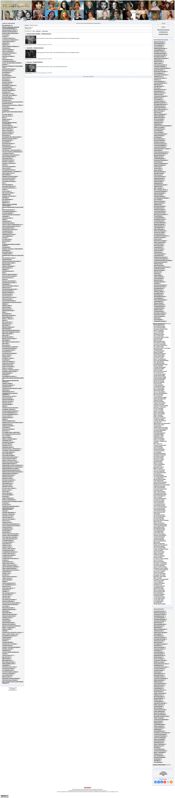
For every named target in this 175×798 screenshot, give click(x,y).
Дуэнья (4, 189)
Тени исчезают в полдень (9, 576)
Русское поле (6, 504)
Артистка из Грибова (7, 56)
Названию (38, 31)
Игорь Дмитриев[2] (159, 361)
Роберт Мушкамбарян (160, 299)
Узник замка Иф (6, 612)
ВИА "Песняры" (158, 188)
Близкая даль (6, 92)
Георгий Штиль (158, 247)
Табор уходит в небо (7, 563)
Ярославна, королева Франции (10, 678)
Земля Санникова (7, 232)
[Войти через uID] (155, 782)
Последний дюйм (7, 453)
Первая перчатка (6, 424)
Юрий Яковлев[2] (158, 437)
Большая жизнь (6, 97)
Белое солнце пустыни (8, 77)
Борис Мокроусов (159, 673)
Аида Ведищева (158, 86)
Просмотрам (45, 31)
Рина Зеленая (158, 175)
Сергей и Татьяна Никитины (161, 68)
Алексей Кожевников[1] (160, 498)
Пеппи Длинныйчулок (8, 420)
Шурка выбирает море (8, 663)
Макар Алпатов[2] (158, 333)
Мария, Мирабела (7, 317)
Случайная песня (163, 31)
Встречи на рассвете (8, 143)
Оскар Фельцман (158, 696)
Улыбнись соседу (7, 617)
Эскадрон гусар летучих (9, 666)
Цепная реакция (6, 637)
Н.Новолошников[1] (159, 539)
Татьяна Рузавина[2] (159, 556)
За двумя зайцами (7, 213)
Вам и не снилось (7, 116)
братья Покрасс (158, 708)
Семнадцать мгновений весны (10, 524)
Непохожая (5, 374)
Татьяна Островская (159, 637)
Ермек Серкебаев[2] (159, 412)
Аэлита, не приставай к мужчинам (11, 62)
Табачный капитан (7, 561)
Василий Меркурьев (159, 296)
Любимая (4, 304)
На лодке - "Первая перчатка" (35, 62)
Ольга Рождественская (160, 74)
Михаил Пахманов (159, 304)
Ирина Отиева (158, 186)
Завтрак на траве (7, 218)
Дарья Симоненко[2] (159, 414)
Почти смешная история (8, 458)
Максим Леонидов (159, 155)
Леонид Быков (158, 263)
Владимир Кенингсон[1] (160, 494)
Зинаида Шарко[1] (158, 595)
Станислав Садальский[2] (161, 405)
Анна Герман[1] (158, 465)
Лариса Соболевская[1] (160, 567)
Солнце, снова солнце (8, 548)
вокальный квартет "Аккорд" (162, 148)
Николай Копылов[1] (159, 505)
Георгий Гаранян (158, 670)
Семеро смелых (6, 522)
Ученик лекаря (6, 620)
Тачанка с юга (6, 573)
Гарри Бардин (158, 252)
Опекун (4, 406)
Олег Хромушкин (158, 755)
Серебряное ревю (7, 529)
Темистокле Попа (158, 640)
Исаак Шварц (157, 634)
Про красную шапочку (8, 480)
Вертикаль (5, 120)
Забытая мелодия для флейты (10, 214)
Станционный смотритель (9, 552)
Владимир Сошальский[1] (161, 568)
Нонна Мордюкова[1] (159, 530)
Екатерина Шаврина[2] (160, 430)
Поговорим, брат (6, 440)
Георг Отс (156, 79)
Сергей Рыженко (158, 311)
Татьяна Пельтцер (159, 234)
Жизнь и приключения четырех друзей (12, 207)
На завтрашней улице (8, 350)
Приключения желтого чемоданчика (12, 466)
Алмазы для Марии (7, 49)
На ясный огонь (6, 351)
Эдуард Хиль (157, 168)
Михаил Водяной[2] (159, 355)
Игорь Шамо (157, 759)
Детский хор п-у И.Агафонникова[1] (159, 474)
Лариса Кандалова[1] (159, 491)
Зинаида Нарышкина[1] (160, 535)
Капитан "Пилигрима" (8, 266)
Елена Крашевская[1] (159, 508)
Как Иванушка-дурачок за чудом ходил (13, 255)
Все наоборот (6, 141)
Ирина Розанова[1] (159, 553)
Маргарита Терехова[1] (160, 576)
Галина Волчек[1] (158, 460)
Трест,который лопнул (8, 593)
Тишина (4, 581)
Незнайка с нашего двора (9, 371)
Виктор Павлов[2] (158, 394)
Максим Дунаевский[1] (160, 479)
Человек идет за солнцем (9, 643)
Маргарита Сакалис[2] (160, 407)
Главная (27, 25)
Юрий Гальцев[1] (158, 463)
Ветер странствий (7, 130)
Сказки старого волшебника (9, 535)
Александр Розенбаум (160, 191)
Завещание (5, 216)
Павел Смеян (157, 63)
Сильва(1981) (6, 532)
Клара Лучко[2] (158, 383)
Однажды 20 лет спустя (8, 396)
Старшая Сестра (6, 556)
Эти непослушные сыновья (9, 671)
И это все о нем (6, 239)
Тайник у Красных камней (9, 565)
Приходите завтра (7, 478)
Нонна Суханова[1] (159, 572)
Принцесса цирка (7, 476)
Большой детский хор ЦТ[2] (161, 337)
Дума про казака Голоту (8, 187)
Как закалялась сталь (8, 258)
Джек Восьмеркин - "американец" (11, 171)
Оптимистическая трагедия (9, 407)
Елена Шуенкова (158, 249)
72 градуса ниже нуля (8, 38)
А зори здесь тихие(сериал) (9, 39)
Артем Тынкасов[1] (159, 580)
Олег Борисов (158, 99)
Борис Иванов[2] (158, 370)
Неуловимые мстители (8, 376)
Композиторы (153, 20)
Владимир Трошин (159, 56)
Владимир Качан (158, 288)
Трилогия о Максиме (7, 601)
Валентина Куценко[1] (160, 516)
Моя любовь (5, 340)
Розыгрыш (5, 496)
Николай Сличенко (159, 92)
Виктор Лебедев (158, 626)
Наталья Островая (159, 232)
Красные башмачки (7, 292)
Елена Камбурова (159, 43)
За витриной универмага (9, 211)
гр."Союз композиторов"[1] (161, 569)
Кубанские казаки (7, 294)
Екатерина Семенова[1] (160, 564)
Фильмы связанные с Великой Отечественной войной (10, 27)
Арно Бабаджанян (159, 741)
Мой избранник (6, 328)
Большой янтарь (6, 103)
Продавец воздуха (7, 481)
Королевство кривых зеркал (10, 285)
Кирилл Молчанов (159, 685)
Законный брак (6, 221)
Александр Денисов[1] (160, 472)
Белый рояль (6, 80)
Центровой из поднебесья (9, 635)
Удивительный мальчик (8, 609)
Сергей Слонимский (159, 737)
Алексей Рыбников (159, 617)
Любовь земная (6, 305)
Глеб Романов (158, 161)
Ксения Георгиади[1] (159, 464)
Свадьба (4, 510)
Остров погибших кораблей (9, 411)
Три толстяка (5, 597)
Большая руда (6, 100)
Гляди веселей (6, 148)
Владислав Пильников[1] (160, 545)
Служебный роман (7, 540)
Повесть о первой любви (9, 439)
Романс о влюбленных (8, 499)
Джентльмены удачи (8, 173)
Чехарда (4, 653)
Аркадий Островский (159, 703)
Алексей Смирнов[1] (159, 565)
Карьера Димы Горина (8, 262)
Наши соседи (5, 356)
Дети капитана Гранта (8, 169)
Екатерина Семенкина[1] (160, 562)
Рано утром (5, 491)
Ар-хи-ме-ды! (6, 54)
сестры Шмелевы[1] (159, 598)
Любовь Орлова (158, 157)
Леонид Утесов (158, 94)
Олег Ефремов (158, 130)
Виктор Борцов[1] (158, 448)
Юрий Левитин (158, 722)
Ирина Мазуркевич (159, 224)
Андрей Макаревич (159, 158)
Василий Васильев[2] (159, 342)
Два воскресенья (7, 158)
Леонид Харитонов (159, 203)
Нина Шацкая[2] (158, 431)
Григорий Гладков (159, 676)
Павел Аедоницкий (159, 739)
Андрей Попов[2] (158, 400)
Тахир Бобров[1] (158, 446)
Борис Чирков (158, 170)
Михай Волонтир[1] (159, 459)
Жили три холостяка (7, 209)
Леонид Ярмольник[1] (159, 604)
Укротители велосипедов (9, 614)
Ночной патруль (6, 386)
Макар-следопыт (6, 308)
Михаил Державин (159, 270)
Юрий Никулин (158, 183)
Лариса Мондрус (158, 91)
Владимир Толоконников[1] (161, 579)
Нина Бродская (158, 122)
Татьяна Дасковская (159, 78)
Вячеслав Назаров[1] (159, 534)
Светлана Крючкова (159, 222)
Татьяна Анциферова (160, 83)
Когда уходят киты (7, 277)
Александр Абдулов (159, 147)
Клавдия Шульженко (159, 321)
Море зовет (5, 335)
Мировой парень (6, 323)
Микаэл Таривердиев (160, 114)
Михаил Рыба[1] (158, 557)
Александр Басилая (159, 683)
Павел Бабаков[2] (158, 336)
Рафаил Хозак (158, 754)
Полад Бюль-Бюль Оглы (161, 152)
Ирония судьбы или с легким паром (12, 248)
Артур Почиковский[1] (160, 547)
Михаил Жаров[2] (158, 366)
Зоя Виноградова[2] (159, 351)
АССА (4, 57)
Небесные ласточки (7, 363)
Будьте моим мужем (7, 108)
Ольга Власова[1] (158, 457)
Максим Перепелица (7, 310)
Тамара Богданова (159, 209)
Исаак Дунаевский (159, 647)
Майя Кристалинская (159, 102)
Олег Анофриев (158, 45)
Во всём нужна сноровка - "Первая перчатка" (39, 33)
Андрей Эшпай (158, 706)
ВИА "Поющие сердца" (160, 189)
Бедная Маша (6, 72)
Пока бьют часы (6, 445)
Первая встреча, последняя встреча (12, 422)
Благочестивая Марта (8, 90)
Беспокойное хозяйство (8, 85)
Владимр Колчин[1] (159, 500)
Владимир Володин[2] (160, 353)
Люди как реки (6, 307)
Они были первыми (7, 399)
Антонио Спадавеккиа (160, 750)
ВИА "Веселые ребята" (160, 214)
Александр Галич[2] (159, 356)
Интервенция (5, 247)
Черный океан (6, 650)
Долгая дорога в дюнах (8, 178)
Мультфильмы (6, 25)
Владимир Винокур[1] (159, 453)
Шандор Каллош (158, 745)
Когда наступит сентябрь (9, 276)
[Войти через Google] (168, 782)
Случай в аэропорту (7, 542)
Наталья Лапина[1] (159, 517)
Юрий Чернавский (159, 680)
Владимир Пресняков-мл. (161, 235)
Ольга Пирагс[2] (158, 396)
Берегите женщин (7, 82)
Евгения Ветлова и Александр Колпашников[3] (162, 349)
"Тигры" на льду (6, 578)
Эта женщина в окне (7, 670)
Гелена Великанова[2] (160, 344)
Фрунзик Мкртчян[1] (159, 527)
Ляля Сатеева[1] (158, 560)
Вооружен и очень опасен (9, 138)
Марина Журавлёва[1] (160, 483)
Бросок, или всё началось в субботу (12, 105)
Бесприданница (6, 87)
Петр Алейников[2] (159, 331)
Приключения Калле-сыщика (10, 468)
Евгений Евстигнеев (159, 219)
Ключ (3, 272)
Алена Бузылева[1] (159, 450)
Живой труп (5, 202)
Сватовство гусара (7, 515)
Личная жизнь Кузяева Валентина (11, 302)
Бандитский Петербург (8, 69)
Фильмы (70, 20)
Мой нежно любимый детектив (10, 332)
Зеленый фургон (6, 231)
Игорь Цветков (158, 691)
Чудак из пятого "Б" (7, 655)
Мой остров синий (7, 333)
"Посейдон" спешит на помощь (10, 450)
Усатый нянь (5, 619)
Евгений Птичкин (158, 675)
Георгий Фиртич (158, 688)
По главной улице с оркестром (10, 432)
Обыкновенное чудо (7, 391)
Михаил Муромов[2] (159, 389)
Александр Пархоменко (8, 53)
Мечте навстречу (7, 322)
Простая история (6, 485)
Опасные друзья (6, 402)
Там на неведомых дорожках (10, 566)
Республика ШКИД (7, 494)
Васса (4, 117)
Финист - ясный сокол (8, 627)
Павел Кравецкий (158, 115)
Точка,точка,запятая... (8, 588)
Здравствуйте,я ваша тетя (9, 229)
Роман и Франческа (7, 498)
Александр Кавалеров (160, 134)
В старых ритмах (7, 114)
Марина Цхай (157, 204)
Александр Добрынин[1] (160, 476)
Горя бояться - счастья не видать (11, 150)
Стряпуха (4, 560)
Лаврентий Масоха (159, 226)
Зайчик (4, 219)
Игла (3, 242)
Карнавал (4, 269)
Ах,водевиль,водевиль (8, 61)
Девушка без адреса (7, 160)
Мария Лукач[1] (158, 521)
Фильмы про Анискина (8, 624)
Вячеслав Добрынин (159, 714)
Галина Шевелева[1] (159, 597)
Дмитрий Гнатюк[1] (159, 467)
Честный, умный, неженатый (10, 652)
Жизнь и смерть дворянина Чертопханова (9, 205)
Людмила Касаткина (159, 286)
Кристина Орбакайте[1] (160, 541)
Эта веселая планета (8, 668)
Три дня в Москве (7, 594)
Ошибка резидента (7, 417)
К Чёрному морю (6, 253)
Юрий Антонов (158, 97)
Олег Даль (157, 88)
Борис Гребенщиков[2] (160, 359)
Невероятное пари (7, 364)
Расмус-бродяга (6, 493)
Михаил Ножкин (158, 303)
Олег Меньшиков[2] (159, 388)
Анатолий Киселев (159, 731)
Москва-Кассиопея (7, 336)
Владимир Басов (158, 207)
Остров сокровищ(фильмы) (9, 414)
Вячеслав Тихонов (159, 201)
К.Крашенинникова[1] (159, 509)
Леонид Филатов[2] (159, 424)
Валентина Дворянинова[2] (161, 360)
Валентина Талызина (160, 240)
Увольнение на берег (8, 607)
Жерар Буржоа (158, 657)
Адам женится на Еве (8, 41)
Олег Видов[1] (157, 452)
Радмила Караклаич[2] (160, 377)
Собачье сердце (6, 547)
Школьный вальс (7, 660)
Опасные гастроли (7, 401)
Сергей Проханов (158, 308)
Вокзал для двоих (7, 133)
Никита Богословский (160, 632)
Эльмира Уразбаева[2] (160, 420)
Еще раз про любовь (7, 192)
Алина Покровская (159, 306)
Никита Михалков (159, 229)
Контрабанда (5, 284)
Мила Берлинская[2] (159, 341)
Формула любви (6, 629)
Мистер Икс (5, 325)
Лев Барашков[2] (158, 338)
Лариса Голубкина (159, 127)
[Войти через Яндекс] (164, 782)
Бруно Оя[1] (157, 542)
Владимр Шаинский (159, 624)
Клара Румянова (158, 69)
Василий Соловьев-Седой (161, 716)
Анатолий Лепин (158, 652)
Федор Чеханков (158, 245)
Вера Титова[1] (158, 578)
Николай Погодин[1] (159, 546)
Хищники (4, 630)
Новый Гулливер (6, 383)
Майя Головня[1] (158, 468)
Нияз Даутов (157, 272)
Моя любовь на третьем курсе (10, 341)
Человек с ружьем (7, 648)
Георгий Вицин (158, 216)
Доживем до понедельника (9, 176)
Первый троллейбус (7, 425)
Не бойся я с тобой (7, 358)
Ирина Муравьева (159, 180)
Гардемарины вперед (8, 146)
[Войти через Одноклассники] (171, 782)
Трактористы (5, 589)
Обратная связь (163, 774)
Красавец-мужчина (7, 290)
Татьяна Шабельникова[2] (161, 429)
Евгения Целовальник (160, 143)
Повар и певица (6, 437)
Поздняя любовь (6, 443)
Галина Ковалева (158, 221)
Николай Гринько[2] (159, 471)
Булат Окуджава (158, 119)
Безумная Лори (6, 75)
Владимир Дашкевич (159, 619)
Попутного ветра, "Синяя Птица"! (11, 448)
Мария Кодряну (158, 290)
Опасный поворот (7, 404)
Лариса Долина (158, 61)
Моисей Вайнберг (158, 698)
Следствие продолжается (9, 538)
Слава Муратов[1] (158, 532)
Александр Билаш (159, 727)
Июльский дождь (7, 252)
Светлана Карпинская (160, 285)
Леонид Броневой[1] (159, 449)
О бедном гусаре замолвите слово (11, 388)
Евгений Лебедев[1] (159, 519)
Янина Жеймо (157, 275)
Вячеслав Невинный (159, 230)
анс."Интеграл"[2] (158, 372)
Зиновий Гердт (158, 76)
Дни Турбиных (6, 174)
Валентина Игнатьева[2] (160, 371)
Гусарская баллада (7, 153)
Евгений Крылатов (159, 616)
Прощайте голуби (7, 486)
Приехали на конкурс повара (10, 462)
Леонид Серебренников (160, 163)
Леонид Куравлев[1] (159, 515)
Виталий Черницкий (159, 206)
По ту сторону (6, 435)
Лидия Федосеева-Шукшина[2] (162, 423)
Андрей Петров (158, 630)
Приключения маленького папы (11, 470)
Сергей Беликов (158, 120)
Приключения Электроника (9, 473)
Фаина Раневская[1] (159, 552)
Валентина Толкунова (160, 71)
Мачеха (4, 320)
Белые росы (5, 78)
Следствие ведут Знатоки (9, 537)
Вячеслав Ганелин (159, 713)
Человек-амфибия (7, 642)
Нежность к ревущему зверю (10, 369)
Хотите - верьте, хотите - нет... (10, 634)
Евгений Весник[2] (159, 347)
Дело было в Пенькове (8, 166)
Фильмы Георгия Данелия (9, 31)
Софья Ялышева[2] (159, 438)
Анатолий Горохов (159, 129)
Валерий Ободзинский (160, 184)
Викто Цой (157, 318)
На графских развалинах (9, 348)
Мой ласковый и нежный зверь (10, 330)
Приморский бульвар (8, 475)
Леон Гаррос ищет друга (8, 297)
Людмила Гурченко (159, 51)
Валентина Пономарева (160, 160)
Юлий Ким (156, 747)
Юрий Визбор (157, 124)
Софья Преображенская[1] (161, 549)
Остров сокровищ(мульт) (9, 412)
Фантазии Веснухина (8, 622)
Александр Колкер (159, 649)
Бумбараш (5, 110)
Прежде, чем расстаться (9, 460)
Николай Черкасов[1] (159, 591)
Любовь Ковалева (159, 178)
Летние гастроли (6, 299)
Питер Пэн (5, 430)
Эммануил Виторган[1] (160, 454)
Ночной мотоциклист (8, 385)
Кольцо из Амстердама (8, 281)
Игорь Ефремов (158, 635)
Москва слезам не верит (8, 338)
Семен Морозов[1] (158, 531)
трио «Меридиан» (159, 227)
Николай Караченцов (159, 48)
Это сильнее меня (7, 675)
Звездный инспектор (8, 227)
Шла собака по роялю (8, 662)
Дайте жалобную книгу (8, 156)
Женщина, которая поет (8, 196)
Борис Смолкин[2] (158, 416)
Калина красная (6, 259)
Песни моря (5, 427)
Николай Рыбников (159, 193)
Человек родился (7, 645)
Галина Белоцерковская (160, 258)
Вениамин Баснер (159, 655)
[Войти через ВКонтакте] (158, 782)
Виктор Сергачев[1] (159, 561)
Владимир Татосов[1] (159, 575)
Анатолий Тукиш (158, 244)
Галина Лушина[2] (158, 385)
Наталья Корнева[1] (159, 501)
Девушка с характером (8, 163)
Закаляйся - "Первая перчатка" (35, 48)
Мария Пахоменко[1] (159, 543)
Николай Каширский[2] (160, 378)
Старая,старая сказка (8, 553)
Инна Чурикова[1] (158, 593)
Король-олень (6, 287)
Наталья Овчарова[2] (159, 392)
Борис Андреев (158, 250)
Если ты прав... (6, 191)
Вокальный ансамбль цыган (161, 267)
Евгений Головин (158, 173)
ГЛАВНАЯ (25, 20)
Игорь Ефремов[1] (159, 480)
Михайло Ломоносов (7, 327)
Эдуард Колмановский (160, 678)
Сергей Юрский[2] (158, 434)
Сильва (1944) (6, 530)
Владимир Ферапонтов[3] (160, 329)
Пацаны (4, 419)
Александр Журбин (159, 621)
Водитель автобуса (7, 132)
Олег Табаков (157, 199)
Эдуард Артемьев (159, 668)
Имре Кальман (158, 622)
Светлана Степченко (159, 65)
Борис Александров (159, 693)
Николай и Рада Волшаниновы (162, 125)
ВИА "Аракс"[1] (158, 444)
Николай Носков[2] (159, 390)
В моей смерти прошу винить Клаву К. (12, 111)
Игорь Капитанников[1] (160, 493)
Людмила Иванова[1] (159, 486)
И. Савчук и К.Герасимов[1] (161, 558)
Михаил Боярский (159, 42)
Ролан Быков (157, 150)
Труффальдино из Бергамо (9, 604)
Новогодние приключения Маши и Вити (13, 378)
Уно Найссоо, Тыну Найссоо (161, 732)
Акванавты (5, 44)
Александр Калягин (159, 176)
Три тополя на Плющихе (8, 599)
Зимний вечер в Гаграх (8, 234)
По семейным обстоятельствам (11, 434)
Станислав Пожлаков (160, 734)
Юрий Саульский (158, 662)
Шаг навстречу (6, 657)
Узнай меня (5, 611)
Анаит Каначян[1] (158, 490)
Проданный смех (7, 483)
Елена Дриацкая (158, 73)
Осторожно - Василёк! (8, 409)
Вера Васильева (158, 265)
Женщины (5, 197)
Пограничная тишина (8, 442)
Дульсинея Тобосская (8, 186)
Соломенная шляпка (7, 550)
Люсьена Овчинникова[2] (160, 393)
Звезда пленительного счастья (10, 226)
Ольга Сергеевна (7, 397)
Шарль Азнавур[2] (159, 330)
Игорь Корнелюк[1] (159, 502)
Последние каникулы (8, 452)
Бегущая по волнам (7, 70)
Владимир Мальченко (160, 104)
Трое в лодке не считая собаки (10, 602)
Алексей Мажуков (159, 749)
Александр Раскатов (159, 709)
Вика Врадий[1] (158, 461)
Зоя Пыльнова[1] (158, 550)
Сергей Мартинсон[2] (159, 386)
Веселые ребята (6, 125)
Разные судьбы (6, 489)
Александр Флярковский (160, 719)
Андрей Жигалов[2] (159, 368)
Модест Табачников (159, 752)
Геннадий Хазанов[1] (159, 586)
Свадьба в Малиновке (8, 512)
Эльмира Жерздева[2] (160, 367)
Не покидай (5, 359)
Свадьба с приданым (8, 514)
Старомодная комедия (8, 555)
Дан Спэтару (157, 112)
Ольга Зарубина (158, 132)
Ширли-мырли (6, 658)
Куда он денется (6, 295)
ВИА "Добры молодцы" (160, 109)
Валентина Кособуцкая (160, 153)
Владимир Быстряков (160, 644)
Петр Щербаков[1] (158, 601)
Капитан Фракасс (7, 267)
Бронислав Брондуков (160, 262)
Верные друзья (6, 119)
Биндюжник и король (8, 88)
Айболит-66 (5, 43)
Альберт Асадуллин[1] (160, 445)
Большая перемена (7, 98)
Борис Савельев (158, 704)
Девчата (4, 164)
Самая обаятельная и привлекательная (8, 508)
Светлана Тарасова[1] (160, 573)
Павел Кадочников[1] (159, 487)
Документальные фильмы (9, 680)
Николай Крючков (159, 135)
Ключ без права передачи (9, 274)
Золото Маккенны (7, 236)
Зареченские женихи (8, 223)
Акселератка (5, 48)
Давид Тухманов (158, 718)
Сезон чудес (5, 520)
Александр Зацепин (159, 614)
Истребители (5, 250)
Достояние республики (8, 181)
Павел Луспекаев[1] (159, 523)
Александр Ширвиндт (160, 145)
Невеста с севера (7, 368)
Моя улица (5, 343)
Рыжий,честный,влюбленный (10, 506)
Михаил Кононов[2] (159, 381)
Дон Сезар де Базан (7, 179)
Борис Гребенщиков (159, 744)
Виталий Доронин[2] (159, 363)
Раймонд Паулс (158, 695)
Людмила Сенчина (159, 142)
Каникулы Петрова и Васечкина (11, 261)
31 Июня (4, 36)
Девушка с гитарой (7, 161)
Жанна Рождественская (160, 58)
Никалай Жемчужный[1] (160, 482)
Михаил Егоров (158, 280)
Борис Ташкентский (159, 242)
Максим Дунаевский (159, 612)
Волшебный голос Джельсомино (11, 137)
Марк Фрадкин (158, 642)
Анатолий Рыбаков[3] (159, 327)
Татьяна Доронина (159, 101)
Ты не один (5, 606)
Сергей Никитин (158, 701)
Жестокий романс (7, 199)
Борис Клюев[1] (158, 497)
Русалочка (5, 503)
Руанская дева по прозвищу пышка (11, 501)
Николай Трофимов (159, 165)
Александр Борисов (159, 211)
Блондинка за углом (7, 93)
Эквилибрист (5, 665)
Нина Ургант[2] (158, 422)
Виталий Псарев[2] (159, 401)
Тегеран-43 (5, 575)
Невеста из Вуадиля (7, 366)
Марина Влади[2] (158, 352)
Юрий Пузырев (158, 309)
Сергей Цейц (157, 426)
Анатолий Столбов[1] (159, 571)
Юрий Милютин (158, 665)
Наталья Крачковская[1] (160, 506)
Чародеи (4, 640)
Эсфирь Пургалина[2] (159, 403)
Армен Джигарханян (159, 107)
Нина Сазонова (158, 194)
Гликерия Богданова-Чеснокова (162, 260)
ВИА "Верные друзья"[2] (160, 345)
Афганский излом (7, 59)
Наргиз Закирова (158, 276)
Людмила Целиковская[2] (161, 427)
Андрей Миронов (158, 50)
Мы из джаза (5, 345)
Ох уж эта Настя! (6, 416)
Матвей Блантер (158, 742)
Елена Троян (157, 166)
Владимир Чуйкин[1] (159, 594)
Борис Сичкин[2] (158, 415)
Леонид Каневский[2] (159, 375)
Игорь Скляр (157, 239)
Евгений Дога (157, 645)
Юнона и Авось (6, 676)
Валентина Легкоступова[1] (161, 520)
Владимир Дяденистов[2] (160, 364)
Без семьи (5, 74)
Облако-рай (5, 390)
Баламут (4, 64)
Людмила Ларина (158, 291)
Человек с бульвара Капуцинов (10, 647)
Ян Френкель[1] (158, 584)
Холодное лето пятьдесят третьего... (12, 632)
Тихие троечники (6, 579)
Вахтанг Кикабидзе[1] (159, 495)
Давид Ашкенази (158, 726)
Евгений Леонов (158, 293)
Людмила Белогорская (160, 257)
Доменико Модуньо (159, 690)
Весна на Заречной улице (9, 127)
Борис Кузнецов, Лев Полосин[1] (159, 513)
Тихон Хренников (158, 653)
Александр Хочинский (160, 96)
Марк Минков (157, 627)
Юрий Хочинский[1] (159, 588)
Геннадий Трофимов (159, 66)
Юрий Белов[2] (158, 340)
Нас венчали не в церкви (9, 353)
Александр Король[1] (159, 504)
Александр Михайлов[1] (160, 525)
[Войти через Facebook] (161, 782)
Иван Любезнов (158, 295)
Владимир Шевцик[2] (159, 433)
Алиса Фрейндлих (159, 81)
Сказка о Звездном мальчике (10, 533)
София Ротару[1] (158, 554)
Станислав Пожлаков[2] (160, 397)
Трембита (4, 591)
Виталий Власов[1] (159, 456)
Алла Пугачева (158, 46)
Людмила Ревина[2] (159, 404)
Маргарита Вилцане (159, 171)
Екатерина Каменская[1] (160, 489)
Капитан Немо (6, 264)
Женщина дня (6, 194)
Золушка (4, 237)
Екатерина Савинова (159, 313)
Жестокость (5, 201)
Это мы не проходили (8, 673)
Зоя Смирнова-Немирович (161, 198)
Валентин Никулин (159, 140)
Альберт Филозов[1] (159, 583)
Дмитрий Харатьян (159, 106)
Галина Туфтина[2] (159, 419)
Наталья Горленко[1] (159, 470)
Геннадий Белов (158, 255)
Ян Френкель (157, 650)
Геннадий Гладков (159, 268)
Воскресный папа (7, 140)
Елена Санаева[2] (158, 408)
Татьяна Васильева (159, 212)
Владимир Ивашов (159, 281)
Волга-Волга (5, 135)
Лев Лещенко (157, 137)
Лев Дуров (157, 273)
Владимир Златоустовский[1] (162, 485)
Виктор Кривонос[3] (159, 325)
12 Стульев (5, 35)
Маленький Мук (6, 313)
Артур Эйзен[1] (158, 602)
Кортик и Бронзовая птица (9, 289)
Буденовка (5, 106)
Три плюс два (6, 596)
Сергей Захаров (158, 278)
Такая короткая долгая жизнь (10, 570)
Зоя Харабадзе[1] (158, 587)
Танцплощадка (6, 571)
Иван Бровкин (6, 241)
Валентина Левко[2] (159, 382)
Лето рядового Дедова (8, 300)
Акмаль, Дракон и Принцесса (10, 46)
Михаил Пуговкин (159, 111)
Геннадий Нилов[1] (159, 538)
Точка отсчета (6, 586)
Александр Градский (159, 55)
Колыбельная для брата (8, 282)
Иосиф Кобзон (158, 60)
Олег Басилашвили (159, 253)
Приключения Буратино (8, 463)
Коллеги (4, 279)
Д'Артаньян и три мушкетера (10, 155)
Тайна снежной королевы (9, 568)
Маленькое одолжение (8, 315)
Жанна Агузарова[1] (159, 440)
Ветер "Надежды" (7, 128)
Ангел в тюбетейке (7, 51)
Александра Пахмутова (160, 667)
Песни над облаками (7, 429)
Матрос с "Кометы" (7, 318)
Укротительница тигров (8, 616)
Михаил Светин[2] (158, 411)
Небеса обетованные (8, 361)
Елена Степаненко (159, 316)
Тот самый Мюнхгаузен (8, 584)
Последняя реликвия (8, 455)
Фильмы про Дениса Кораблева (11, 625)
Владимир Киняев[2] (159, 379)
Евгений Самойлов (159, 196)
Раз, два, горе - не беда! (8, 488)
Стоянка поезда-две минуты (10, 558)
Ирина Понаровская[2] (160, 398)
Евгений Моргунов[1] (159, 528)
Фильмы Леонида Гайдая (9, 30)
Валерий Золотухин (159, 89)
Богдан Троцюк (158, 721)
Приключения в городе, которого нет (12, 465)
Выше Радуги (6, 145)
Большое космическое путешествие (12, 101)
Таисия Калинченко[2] (159, 374)
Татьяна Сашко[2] (158, 409)
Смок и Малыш (6, 543)
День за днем (6, 168)
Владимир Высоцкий (159, 53)
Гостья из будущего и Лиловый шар (12, 151)
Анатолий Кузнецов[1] (160, 511)
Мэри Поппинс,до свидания (9, 346)
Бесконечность (6, 83)
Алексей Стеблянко (159, 237)
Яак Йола (156, 283)
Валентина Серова (159, 314)
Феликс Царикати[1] (159, 590)
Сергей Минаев (158, 298)
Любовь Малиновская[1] (160, 524)
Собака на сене (6, 545)
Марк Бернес (157, 84)
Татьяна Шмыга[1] (159, 599)
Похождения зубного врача (9, 457)
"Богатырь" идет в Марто (9, 95)
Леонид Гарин (157, 699)
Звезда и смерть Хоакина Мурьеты (11, 224)
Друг (3, 183)
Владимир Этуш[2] (159, 435)
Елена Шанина (158, 319)
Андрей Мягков (158, 301)
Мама (3, 312)
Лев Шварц (157, 760)
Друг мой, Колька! (7, 184)
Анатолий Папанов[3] (159, 326)
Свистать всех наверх (8, 519)
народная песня (158, 686)
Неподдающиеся (6, 373)
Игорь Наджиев (158, 181)
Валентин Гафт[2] (158, 357)
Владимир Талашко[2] (160, 418)
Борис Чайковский (159, 711)
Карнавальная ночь (7, 271)
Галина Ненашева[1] (159, 536)
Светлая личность (7, 517)
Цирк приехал (6, 639)
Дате (34, 31)
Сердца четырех (6, 527)
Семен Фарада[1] (158, 582)
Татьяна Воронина (159, 217)
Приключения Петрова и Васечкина (12, 471)
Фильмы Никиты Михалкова (10, 33)
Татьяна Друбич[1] (159, 478)
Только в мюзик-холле (8, 583)
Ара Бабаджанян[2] (159, 334)
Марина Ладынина (159, 117)
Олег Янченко (157, 762)
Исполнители (112, 20)
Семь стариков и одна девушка (10, 525)
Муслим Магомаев (159, 138)
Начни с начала (6, 355)
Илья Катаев (157, 672)
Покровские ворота (7, 447)
